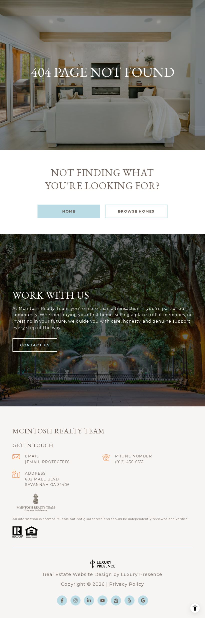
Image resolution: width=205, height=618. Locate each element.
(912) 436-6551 (129, 462)
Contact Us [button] (35, 345)
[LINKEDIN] (89, 600)
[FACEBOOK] (62, 600)
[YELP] (129, 600)
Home (68, 211)
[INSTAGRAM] (75, 600)
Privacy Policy (126, 584)
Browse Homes (136, 211)
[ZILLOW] (116, 600)
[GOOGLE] (143, 600)
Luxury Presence (141, 574)
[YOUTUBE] (103, 600)
